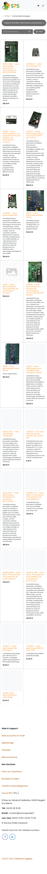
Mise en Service (10, 757)
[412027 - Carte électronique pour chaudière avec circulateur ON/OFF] (35, 353)
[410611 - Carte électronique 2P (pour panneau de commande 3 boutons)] (11, 272)
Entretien (6, 750)
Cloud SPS (7, 793)
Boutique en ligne (11, 778)
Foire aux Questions (12, 771)
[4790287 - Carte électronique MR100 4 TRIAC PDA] (35, 633)
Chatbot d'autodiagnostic (15, 785)
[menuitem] (24, 23)
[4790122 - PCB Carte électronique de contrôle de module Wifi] (35, 419)
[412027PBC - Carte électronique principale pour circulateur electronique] (11, 480)
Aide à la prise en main (13, 735)
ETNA (7, 16)
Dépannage (8, 742)
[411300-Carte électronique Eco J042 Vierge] (11, 680)
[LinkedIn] (12, 837)
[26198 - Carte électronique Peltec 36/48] (11, 353)
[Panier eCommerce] (38, 5)
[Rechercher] (29, 31)
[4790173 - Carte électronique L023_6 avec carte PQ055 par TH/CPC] (35, 119)
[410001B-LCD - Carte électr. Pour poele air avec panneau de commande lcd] (35, 480)
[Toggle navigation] (42, 5)
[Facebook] (5, 837)
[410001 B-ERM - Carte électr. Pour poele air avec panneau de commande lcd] (11, 560)
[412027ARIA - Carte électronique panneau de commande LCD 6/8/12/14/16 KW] (11, 51)
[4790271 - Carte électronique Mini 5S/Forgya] (11, 633)
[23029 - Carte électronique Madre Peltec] (35, 200)
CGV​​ (10, 858)
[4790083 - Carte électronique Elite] (11, 200)
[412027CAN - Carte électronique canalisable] (11, 419)
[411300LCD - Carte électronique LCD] (35, 51)
